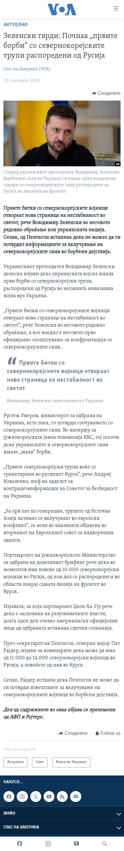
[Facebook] (20, 844)
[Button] (106, 93)
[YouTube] (76, 844)
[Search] (104, 844)
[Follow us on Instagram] (22, 796)
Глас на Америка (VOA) (26, 69)
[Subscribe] (75, 796)
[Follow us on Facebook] (8, 796)
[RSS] (62, 796)
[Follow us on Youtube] (49, 796)
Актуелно (15, 25)
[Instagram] (48, 844)
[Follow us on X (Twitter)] (35, 796)
